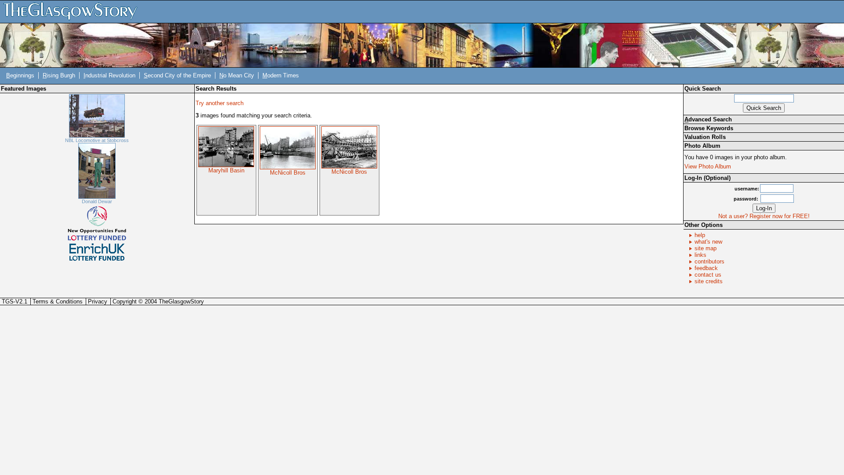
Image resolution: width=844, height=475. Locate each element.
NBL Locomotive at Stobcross (97, 140)
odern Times (280, 75)
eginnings (20, 75)
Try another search (220, 103)
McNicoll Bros (288, 172)
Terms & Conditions (58, 301)
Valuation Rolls (705, 137)
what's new (708, 241)
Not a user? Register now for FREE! (764, 216)
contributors (709, 261)
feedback (706, 268)
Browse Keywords (708, 128)
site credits (709, 281)
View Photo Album (707, 166)
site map (706, 248)
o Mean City (236, 75)
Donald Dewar (97, 201)
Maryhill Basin (226, 170)
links (700, 255)
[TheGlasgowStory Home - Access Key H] (73, 11)
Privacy (97, 301)
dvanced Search (708, 119)
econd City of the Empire (177, 75)
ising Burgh (59, 75)
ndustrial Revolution (109, 75)
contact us (708, 274)
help (700, 235)
